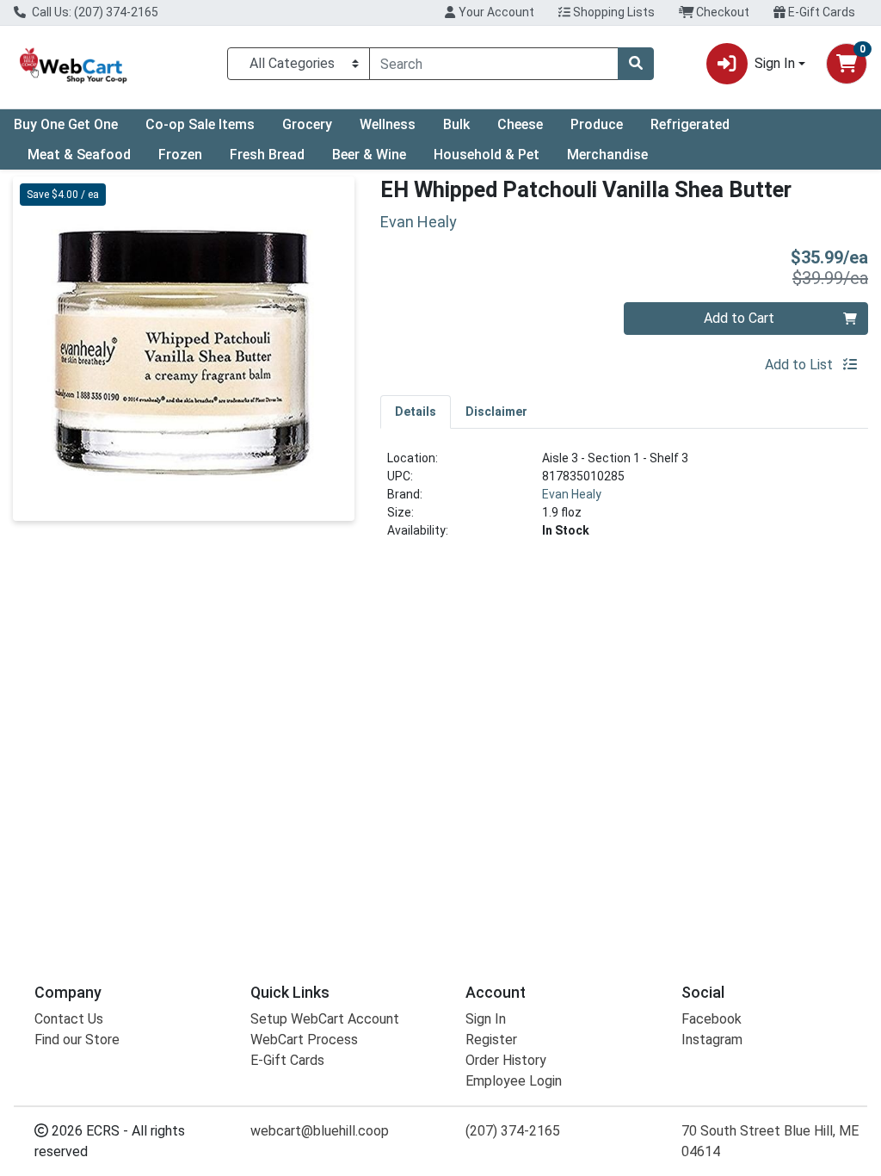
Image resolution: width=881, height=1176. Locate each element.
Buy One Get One (66, 124)
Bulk (456, 124)
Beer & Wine (369, 154)
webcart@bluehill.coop (319, 1131)
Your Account (495, 12)
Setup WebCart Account (324, 1019)
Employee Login (513, 1081)
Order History (505, 1060)
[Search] (636, 63)
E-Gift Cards (820, 12)
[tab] (415, 411)
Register (491, 1039)
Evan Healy (571, 494)
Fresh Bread (267, 154)
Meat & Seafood (79, 154)
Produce (596, 124)
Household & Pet (486, 154)
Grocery (307, 124)
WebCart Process (304, 1039)
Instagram (711, 1039)
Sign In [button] (775, 63)
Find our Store (77, 1039)
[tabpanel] (624, 501)
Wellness (388, 124)
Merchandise (607, 154)
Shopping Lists (612, 12)
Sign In (485, 1019)
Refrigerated (690, 124)
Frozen (180, 154)
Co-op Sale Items (200, 124)
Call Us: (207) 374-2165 (93, 12)
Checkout (721, 12)
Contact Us (68, 1019)
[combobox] (494, 63)
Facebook (711, 1019)
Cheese (520, 124)
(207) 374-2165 (512, 1131)
